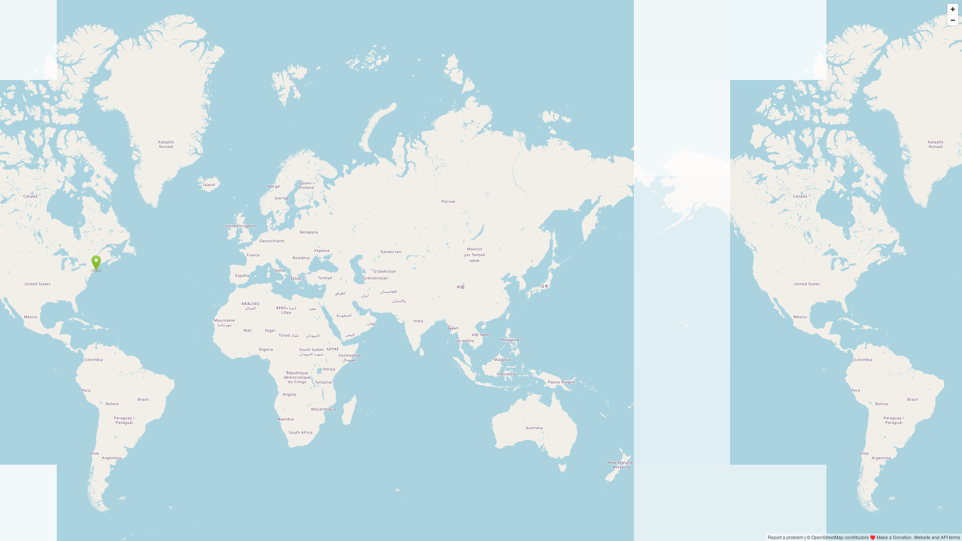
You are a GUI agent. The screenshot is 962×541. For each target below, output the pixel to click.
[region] (481, 270)
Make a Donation (894, 537)
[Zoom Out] (952, 20)
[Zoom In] (952, 9)
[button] (96, 262)
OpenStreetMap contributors (840, 537)
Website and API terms (937, 537)
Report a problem (785, 537)
